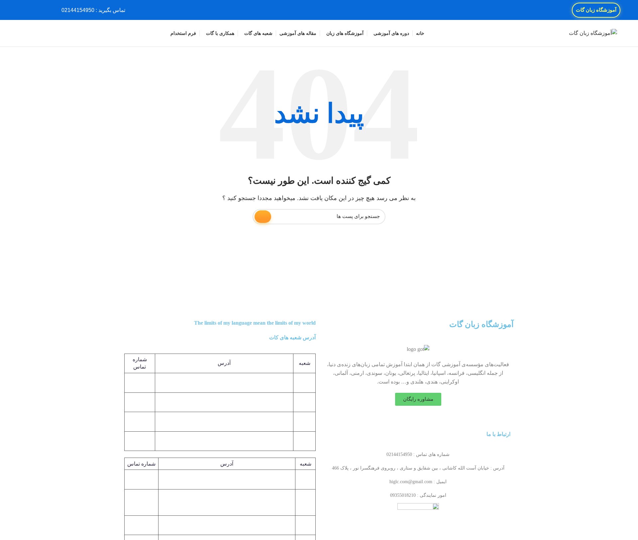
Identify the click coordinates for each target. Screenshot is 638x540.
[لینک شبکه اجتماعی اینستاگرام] (32, 10)
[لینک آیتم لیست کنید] (418, 454)
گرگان (305, 502)
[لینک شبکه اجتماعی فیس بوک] (48, 10)
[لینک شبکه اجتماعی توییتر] (40, 10)
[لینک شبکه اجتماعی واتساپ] (25, 10)
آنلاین (305, 525)
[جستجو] (23, 33)
